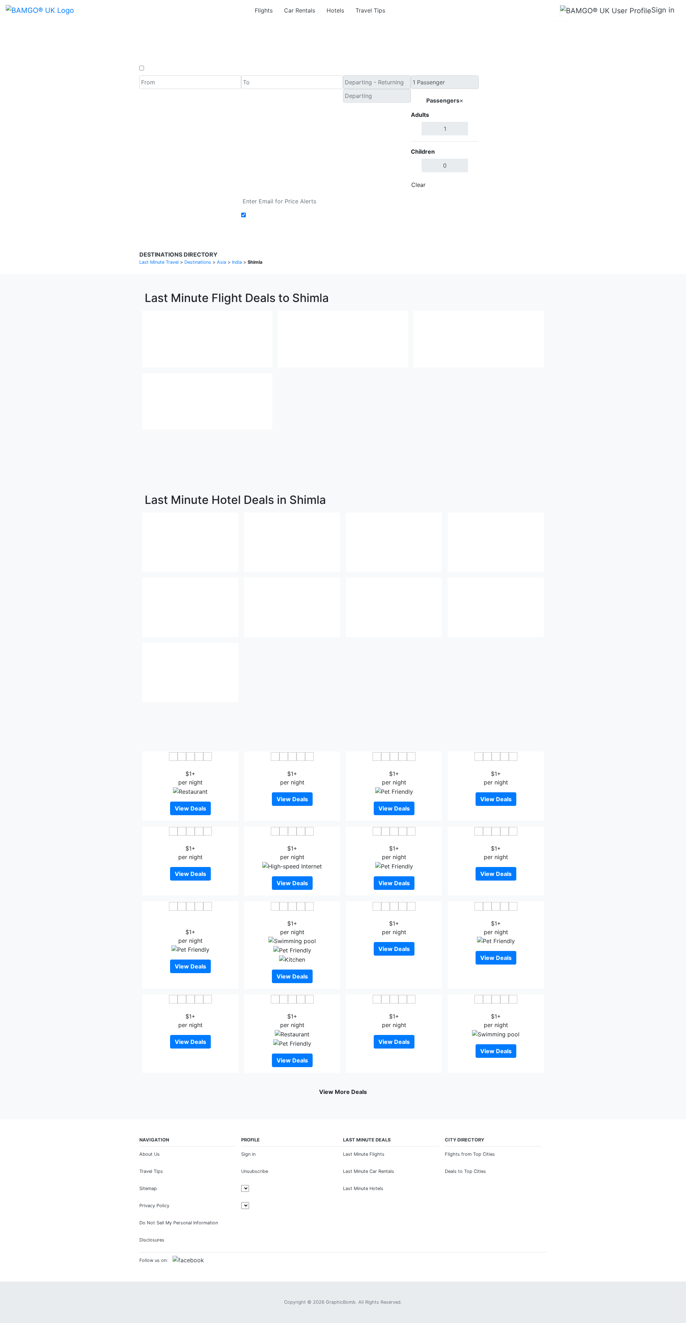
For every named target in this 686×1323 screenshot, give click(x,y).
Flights (264, 10)
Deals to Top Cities (465, 1171)
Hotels (335, 10)
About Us (149, 1154)
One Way (158, 68)
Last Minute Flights (363, 1154)
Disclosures (151, 1240)
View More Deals (343, 1091)
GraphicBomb (341, 1302)
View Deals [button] (190, 808)
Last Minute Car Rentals (368, 1171)
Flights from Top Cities (470, 1154)
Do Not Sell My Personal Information (178, 1222)
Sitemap (148, 1188)
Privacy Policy (154, 1205)
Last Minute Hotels (363, 1188)
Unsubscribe (254, 1171)
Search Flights (513, 133)
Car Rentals (299, 10)
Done (467, 184)
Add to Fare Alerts (272, 215)
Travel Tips (370, 10)
